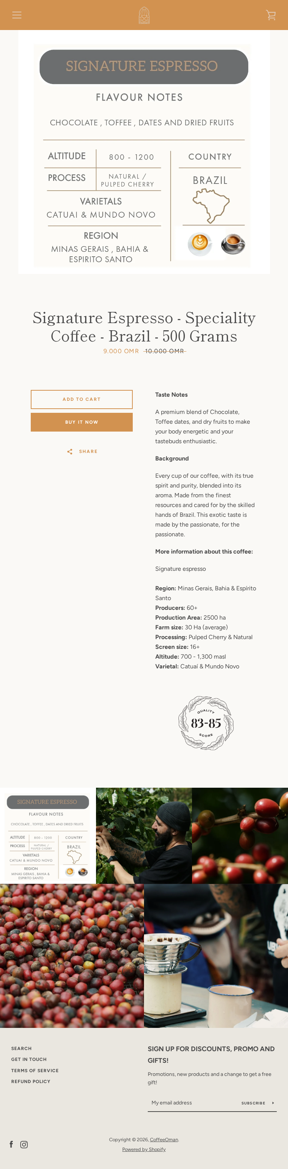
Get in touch (29, 1059)
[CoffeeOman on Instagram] (24, 1144)
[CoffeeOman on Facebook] (11, 1144)
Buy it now (82, 422)
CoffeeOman (164, 1139)
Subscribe (254, 1103)
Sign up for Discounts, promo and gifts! (211, 1055)
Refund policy (31, 1081)
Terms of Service (35, 1070)
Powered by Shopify (144, 1149)
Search (21, 1048)
